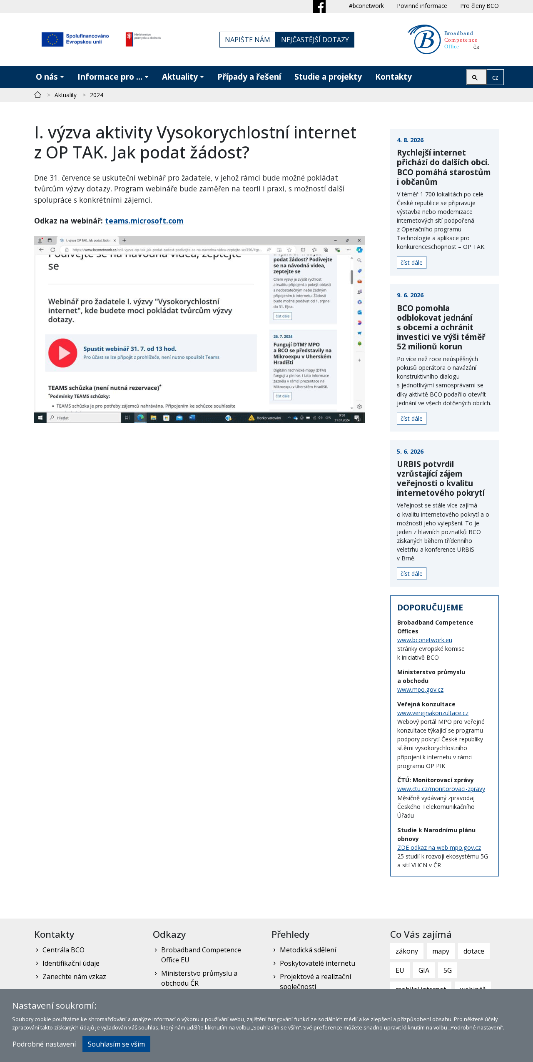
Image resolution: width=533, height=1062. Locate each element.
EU (400, 970)
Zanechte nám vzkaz (74, 976)
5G (447, 970)
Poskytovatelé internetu (317, 963)
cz (495, 77)
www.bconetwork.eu (424, 640)
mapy (440, 951)
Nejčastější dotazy (315, 39)
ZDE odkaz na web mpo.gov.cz (439, 847)
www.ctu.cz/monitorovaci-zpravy (441, 789)
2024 (96, 95)
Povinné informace (422, 6)
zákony (407, 951)
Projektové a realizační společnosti (315, 981)
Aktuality (66, 95)
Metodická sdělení (308, 949)
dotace (473, 951)
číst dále (412, 262)
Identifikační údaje (71, 963)
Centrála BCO (63, 949)
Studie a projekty (328, 76)
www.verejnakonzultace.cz (432, 713)
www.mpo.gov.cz (420, 689)
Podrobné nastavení (44, 1044)
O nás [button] (47, 76)
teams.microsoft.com (144, 221)
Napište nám (247, 39)
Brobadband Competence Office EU (201, 954)
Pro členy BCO (480, 6)
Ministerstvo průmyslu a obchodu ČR (199, 978)
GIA (423, 970)
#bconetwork (366, 6)
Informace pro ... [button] (109, 76)
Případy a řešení (249, 76)
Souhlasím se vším (116, 1044)
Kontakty (393, 76)
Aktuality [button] (180, 76)
